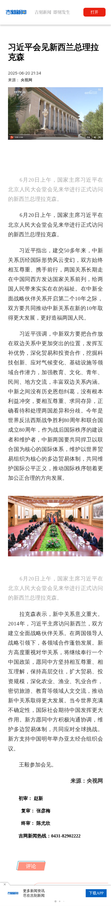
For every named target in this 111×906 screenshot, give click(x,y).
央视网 (26, 79)
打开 (94, 12)
